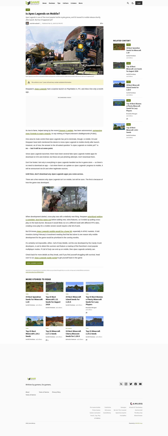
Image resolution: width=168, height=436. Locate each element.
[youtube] (140, 384)
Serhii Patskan (30, 305)
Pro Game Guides (95, 407)
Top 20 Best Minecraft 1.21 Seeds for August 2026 (53, 301)
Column (73, 3)
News (45, 3)
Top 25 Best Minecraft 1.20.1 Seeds (33, 333)
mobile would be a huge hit (54, 231)
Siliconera (108, 410)
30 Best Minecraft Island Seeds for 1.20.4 (73, 299)
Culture (65, 3)
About (27, 392)
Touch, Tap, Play (95, 415)
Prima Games (96, 410)
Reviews (52, 3)
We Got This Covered (120, 410)
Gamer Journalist (95, 413)
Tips (58, 3)
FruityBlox (123, 415)
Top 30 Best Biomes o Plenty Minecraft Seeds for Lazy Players (94, 301)
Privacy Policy (56, 392)
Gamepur (123, 407)
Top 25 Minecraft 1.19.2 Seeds (93, 332)
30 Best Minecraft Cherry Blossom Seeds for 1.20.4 (73, 333)
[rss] (121, 384)
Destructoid (138, 410)
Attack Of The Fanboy (135, 407)
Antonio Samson (71, 339)
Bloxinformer (138, 415)
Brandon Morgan (91, 307)
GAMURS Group (138, 423)
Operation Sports (121, 413)
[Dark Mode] (133, 3)
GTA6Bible (97, 418)
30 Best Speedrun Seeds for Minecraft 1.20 (34, 299)
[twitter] (131, 384)
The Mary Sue (138, 413)
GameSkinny (107, 413)
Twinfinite (107, 407)
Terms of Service (44, 392)
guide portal (46, 258)
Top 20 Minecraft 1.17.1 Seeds (53, 332)
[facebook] (136, 384)
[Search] (128, 3)
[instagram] (126, 384)
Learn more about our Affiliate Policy (35, 272)
